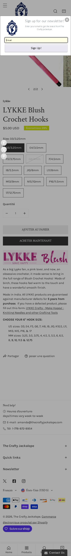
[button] (67, 20)
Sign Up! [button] (36, 48)
